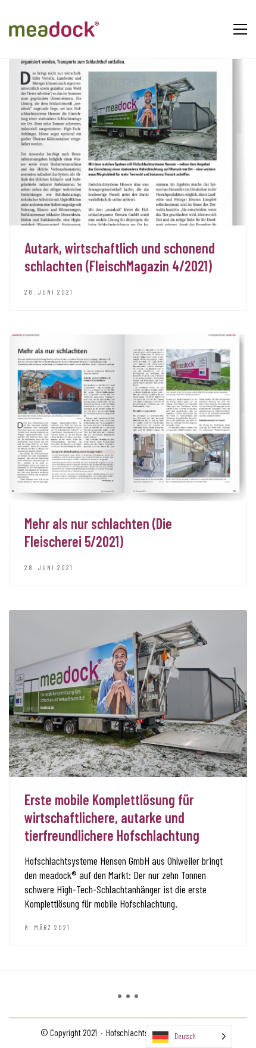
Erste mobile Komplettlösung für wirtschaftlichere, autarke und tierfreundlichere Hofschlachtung (111, 817)
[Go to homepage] (54, 29)
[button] (240, 29)
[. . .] (128, 1001)
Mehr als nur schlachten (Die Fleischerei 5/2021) (98, 532)
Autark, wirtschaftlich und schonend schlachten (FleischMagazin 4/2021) (119, 256)
